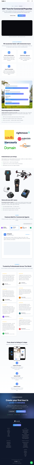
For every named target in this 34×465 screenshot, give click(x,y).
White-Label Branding (25, 434)
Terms (25, 453)
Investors (25, 452)
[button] (31, 462)
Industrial (8, 444)
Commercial (8, 443)
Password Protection (25, 437)
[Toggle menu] (32, 1)
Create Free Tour (22, 411)
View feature (27, 234)
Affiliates (25, 451)
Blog (8, 434)
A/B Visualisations (25, 432)
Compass (25, 433)
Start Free (21, 15)
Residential (8, 442)
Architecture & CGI (25, 442)
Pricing (8, 432)
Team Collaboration (25, 438)
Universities (25, 444)
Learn (9, 433)
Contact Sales (12, 15)
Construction (25, 443)
